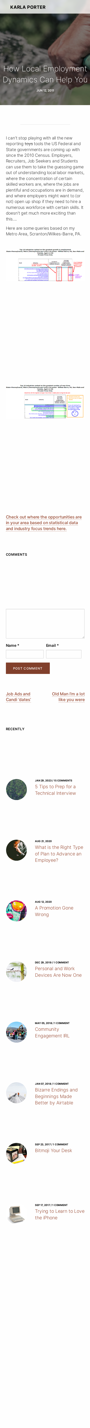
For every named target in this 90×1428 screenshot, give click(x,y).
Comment (45, 605)
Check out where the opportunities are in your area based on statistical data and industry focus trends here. (44, 522)
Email (52, 645)
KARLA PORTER (27, 7)
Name (12, 645)
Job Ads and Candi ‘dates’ (18, 696)
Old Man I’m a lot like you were (68, 696)
